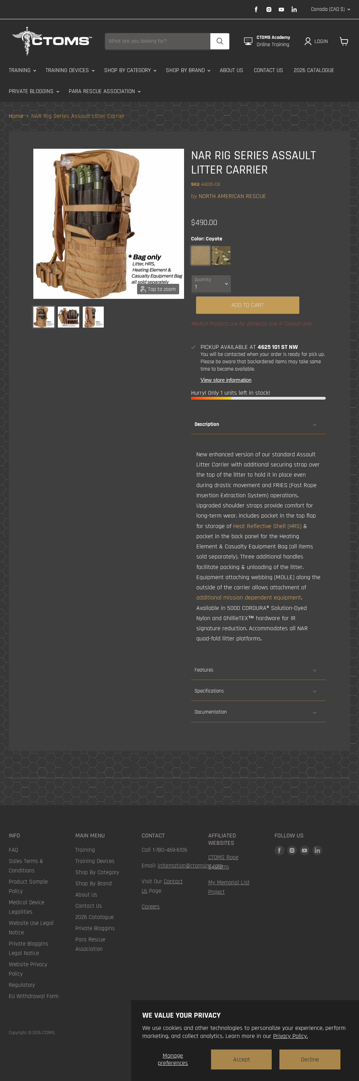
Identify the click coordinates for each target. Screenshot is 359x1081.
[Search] (219, 41)
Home (16, 116)
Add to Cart (247, 305)
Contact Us (268, 70)
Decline (310, 1059)
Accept (241, 1059)
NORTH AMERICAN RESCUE (232, 196)
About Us (231, 70)
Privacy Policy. (290, 1036)
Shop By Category (128, 70)
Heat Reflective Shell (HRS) (267, 526)
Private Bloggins (32, 91)
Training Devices (68, 70)
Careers (151, 907)
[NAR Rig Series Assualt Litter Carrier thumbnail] (44, 317)
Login (321, 41)
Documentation (211, 712)
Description (207, 424)
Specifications (209, 691)
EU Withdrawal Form (34, 996)
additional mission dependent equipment (248, 598)
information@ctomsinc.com (190, 866)
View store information (226, 380)
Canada (328, 9)
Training (20, 70)
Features (204, 670)
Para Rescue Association (103, 91)
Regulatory (22, 985)
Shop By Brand (186, 70)
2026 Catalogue (314, 70)
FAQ (13, 850)
